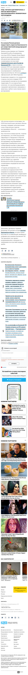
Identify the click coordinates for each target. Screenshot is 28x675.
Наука (2, 642)
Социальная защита (18, 630)
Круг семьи (16, 644)
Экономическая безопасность (17, 636)
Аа (14, 2)
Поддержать (21, 2)
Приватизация (4, 638)
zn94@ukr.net (17, 609)
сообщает (23, 73)
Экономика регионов (5, 640)
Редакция (3, 591)
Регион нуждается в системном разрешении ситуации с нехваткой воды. (16, 315)
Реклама (3, 594)
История (16, 642)
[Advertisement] (14, 106)
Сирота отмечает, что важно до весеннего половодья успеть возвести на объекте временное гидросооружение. (16, 331)
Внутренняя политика (6, 630)
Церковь (3, 648)
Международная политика (7, 632)
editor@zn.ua (21, 611)
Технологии (3, 644)
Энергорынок (4, 636)
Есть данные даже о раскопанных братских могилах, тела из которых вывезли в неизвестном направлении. (16, 286)
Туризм (15, 646)
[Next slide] (26, 5)
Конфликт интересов (18, 634)
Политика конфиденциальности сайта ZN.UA (9, 670)
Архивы (2, 589)
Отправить (14, 363)
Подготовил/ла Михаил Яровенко (9, 257)
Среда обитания (4, 646)
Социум (15, 640)
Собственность (17, 648)
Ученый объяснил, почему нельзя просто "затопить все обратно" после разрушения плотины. (15, 270)
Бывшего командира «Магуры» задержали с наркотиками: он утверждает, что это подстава (9, 577)
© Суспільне (3, 40)
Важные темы (4, 5)
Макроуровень (4, 634)
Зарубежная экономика (19, 632)
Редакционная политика (6, 596)
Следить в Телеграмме (15, 379)
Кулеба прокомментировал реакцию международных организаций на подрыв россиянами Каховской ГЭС (15, 202)
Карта (2, 598)
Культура (3, 650)
